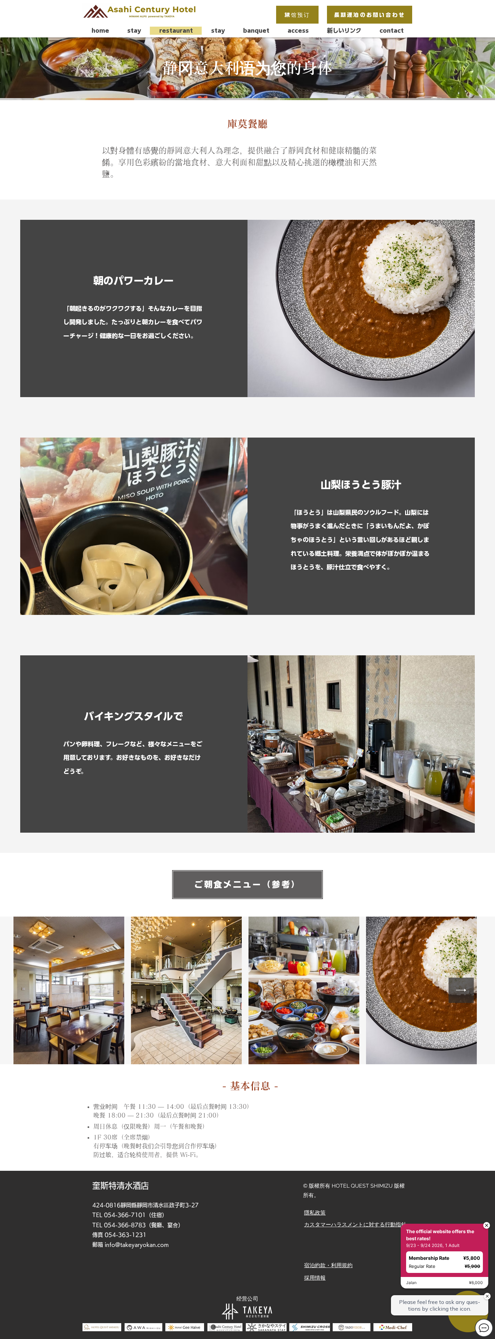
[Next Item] (461, 990)
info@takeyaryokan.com (137, 1244)
